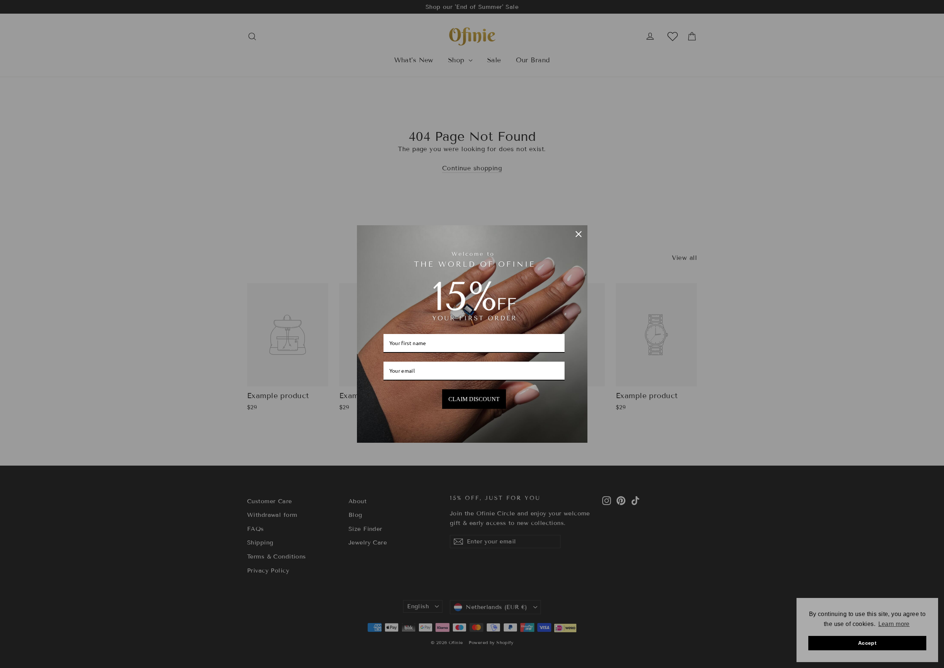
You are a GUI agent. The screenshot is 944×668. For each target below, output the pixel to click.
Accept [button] (867, 643)
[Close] (578, 234)
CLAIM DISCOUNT (474, 399)
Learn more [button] (894, 624)
